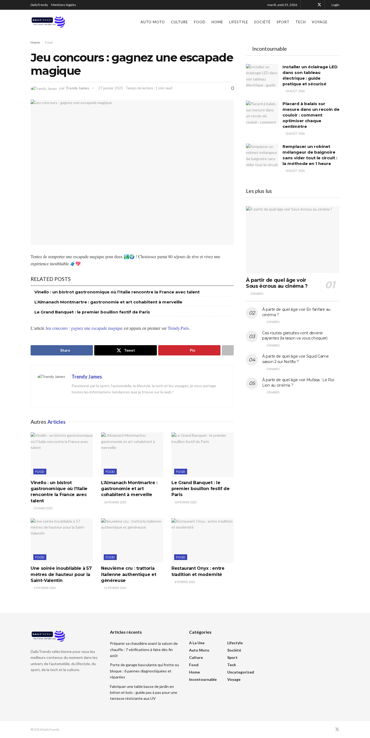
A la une (197, 642)
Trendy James (77, 88)
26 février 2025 (114, 502)
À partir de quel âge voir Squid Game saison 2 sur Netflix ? (295, 359)
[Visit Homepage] (48, 22)
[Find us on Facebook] (312, 5)
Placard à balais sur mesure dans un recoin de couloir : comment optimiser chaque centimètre (311, 115)
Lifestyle (238, 22)
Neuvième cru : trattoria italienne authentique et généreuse (128, 574)
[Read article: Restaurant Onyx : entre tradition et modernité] (202, 540)
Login (335, 5)
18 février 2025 (185, 502)
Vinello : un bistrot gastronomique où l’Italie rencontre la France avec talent (117, 291)
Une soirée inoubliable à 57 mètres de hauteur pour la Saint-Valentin (61, 574)
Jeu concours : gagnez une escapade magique (84, 328)
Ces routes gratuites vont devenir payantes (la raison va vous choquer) (294, 336)
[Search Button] (337, 22)
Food (200, 22)
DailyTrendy (39, 5)
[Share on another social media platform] (228, 350)
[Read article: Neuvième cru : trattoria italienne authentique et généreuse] (132, 540)
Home (217, 22)
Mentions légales (63, 5)
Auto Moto (153, 22)
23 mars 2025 (43, 508)
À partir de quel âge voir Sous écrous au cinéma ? (277, 283)
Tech (301, 22)
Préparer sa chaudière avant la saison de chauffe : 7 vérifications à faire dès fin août (144, 649)
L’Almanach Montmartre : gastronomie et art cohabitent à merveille (108, 302)
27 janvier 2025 (110, 88)
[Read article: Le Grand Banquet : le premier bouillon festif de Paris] (202, 454)
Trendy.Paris (178, 328)
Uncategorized (240, 672)
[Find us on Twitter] (319, 5)
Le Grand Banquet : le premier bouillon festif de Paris (92, 312)
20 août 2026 (295, 133)
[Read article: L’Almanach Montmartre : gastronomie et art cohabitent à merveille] (132, 454)
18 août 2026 (295, 91)
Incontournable (203, 679)
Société (262, 22)
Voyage (319, 22)
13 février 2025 (44, 588)
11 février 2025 (114, 588)
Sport (283, 22)
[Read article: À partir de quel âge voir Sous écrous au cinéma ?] (292, 239)
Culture (179, 22)
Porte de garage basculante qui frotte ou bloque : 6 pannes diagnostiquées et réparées (144, 670)
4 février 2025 (184, 582)
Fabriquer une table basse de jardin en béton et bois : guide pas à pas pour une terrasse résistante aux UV (143, 692)
